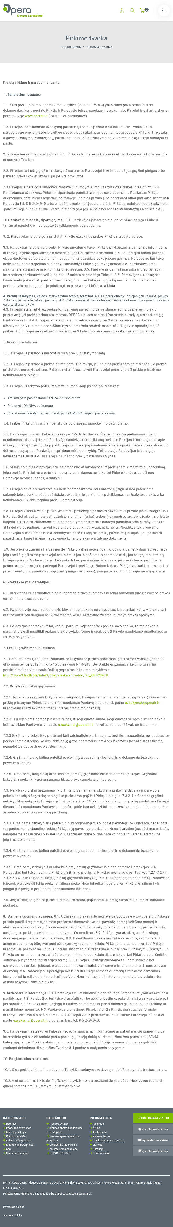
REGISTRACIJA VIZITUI (153, 1118)
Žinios (96, 1127)
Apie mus (98, 1123)
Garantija (98, 1149)
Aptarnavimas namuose (63, 1149)
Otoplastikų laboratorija (63, 1144)
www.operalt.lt (36, 116)
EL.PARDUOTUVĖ (59, 1153)
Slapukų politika (12, 1215)
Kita (8, 1149)
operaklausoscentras (154, 1129)
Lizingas (98, 1144)
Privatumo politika (13, 1206)
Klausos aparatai (16, 1136)
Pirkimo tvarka (101, 1153)
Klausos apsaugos (17, 1153)
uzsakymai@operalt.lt (142, 703)
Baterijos (11, 1123)
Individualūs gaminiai (18, 1140)
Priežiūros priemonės (18, 1127)
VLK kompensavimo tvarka (108, 1140)
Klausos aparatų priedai (20, 1144)
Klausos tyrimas (59, 1123)
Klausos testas (102, 1136)
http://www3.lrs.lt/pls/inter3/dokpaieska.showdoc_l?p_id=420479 (55, 675)
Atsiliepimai (100, 1132)
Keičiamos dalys (16, 1132)
